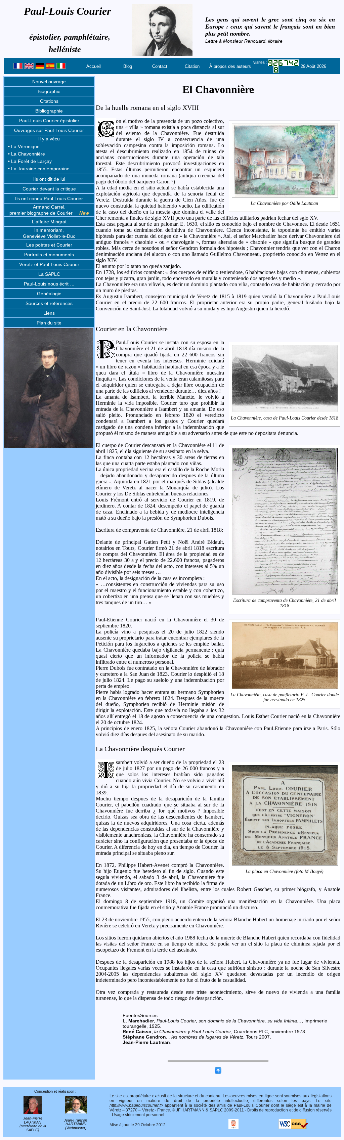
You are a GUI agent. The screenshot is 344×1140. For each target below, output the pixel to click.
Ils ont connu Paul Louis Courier (49, 198)
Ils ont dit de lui (49, 179)
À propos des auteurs (230, 66)
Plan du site (49, 322)
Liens (49, 313)
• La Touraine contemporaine (39, 168)
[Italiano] (61, 67)
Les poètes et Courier (49, 245)
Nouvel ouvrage (49, 81)
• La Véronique (24, 146)
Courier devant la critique (49, 188)
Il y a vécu (49, 138)
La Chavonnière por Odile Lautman (284, 203)
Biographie (49, 91)
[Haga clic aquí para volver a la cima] (218, 1072)
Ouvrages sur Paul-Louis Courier (49, 130)
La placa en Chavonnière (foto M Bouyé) (285, 871)
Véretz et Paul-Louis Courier (49, 264)
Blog (127, 66)
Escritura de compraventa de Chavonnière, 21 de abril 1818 (284, 603)
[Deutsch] (39, 67)
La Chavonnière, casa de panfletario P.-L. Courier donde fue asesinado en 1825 (284, 697)
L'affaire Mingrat (49, 221)
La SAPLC (49, 274)
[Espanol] (50, 67)
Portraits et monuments (49, 254)
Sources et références (49, 303)
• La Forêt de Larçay (30, 161)
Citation (192, 66)
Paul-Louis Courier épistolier (49, 120)
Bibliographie (49, 111)
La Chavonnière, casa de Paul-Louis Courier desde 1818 (284, 418)
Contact (159, 66)
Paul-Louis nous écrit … (49, 284)
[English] (29, 67)
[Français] (18, 67)
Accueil (93, 66)
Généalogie (49, 293)
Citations (49, 101)
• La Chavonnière (26, 154)
